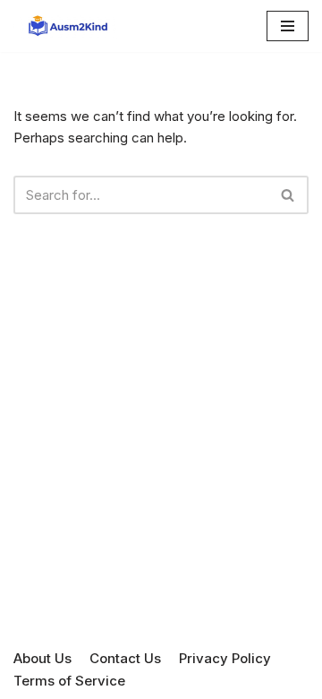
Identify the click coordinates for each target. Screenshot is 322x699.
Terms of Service (69, 680)
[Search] (288, 195)
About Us (42, 658)
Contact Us (125, 658)
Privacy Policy (225, 658)
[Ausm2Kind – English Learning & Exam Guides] (67, 26)
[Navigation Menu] (288, 26)
